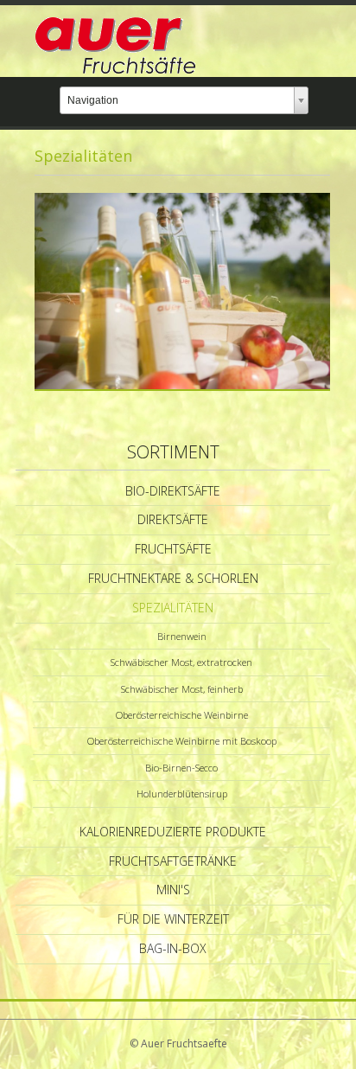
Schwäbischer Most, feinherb (182, 688)
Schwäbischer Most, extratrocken (181, 662)
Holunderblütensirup (182, 793)
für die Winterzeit (173, 919)
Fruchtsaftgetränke (173, 861)
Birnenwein (182, 636)
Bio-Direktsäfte (172, 491)
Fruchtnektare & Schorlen (173, 578)
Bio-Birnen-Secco (181, 767)
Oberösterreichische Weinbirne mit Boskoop (182, 740)
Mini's (173, 889)
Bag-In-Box (173, 948)
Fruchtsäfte (173, 549)
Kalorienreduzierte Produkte (172, 831)
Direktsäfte (172, 519)
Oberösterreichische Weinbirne (182, 714)
